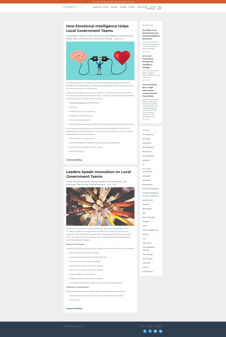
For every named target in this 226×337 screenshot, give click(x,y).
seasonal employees (148, 48)
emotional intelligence (109, 36)
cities (144, 226)
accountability (148, 156)
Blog (160, 7)
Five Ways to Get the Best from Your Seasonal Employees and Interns (151, 34)
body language (148, 217)
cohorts (145, 267)
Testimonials (142, 7)
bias (144, 213)
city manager (147, 254)
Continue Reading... (74, 160)
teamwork (101, 184)
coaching (150, 101)
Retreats (114, 7)
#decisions (146, 143)
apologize (146, 176)
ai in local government (151, 70)
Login (159, 9)
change (69, 182)
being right (147, 209)
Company (158, 326)
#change (146, 139)
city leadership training (76, 36)
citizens (145, 234)
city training (78, 182)
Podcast (131, 7)
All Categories (147, 135)
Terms (141, 326)
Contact (152, 7)
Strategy (123, 7)
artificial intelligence (148, 73)
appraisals (145, 99)
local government (114, 182)
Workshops (150, 9)
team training (106, 39)
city (143, 239)
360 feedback (148, 147)
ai (143, 70)
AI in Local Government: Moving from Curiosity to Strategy (148, 61)
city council (147, 243)
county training (92, 36)
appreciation (147, 184)
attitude (145, 204)
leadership (154, 103)
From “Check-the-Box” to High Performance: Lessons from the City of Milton (149, 90)
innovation (102, 182)
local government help (149, 46)
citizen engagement (150, 230)
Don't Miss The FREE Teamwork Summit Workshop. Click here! (113, 1)
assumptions (147, 200)
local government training (88, 39)
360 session (147, 152)
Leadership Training (100, 7)
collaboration (147, 272)
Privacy (149, 326)
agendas (145, 160)
